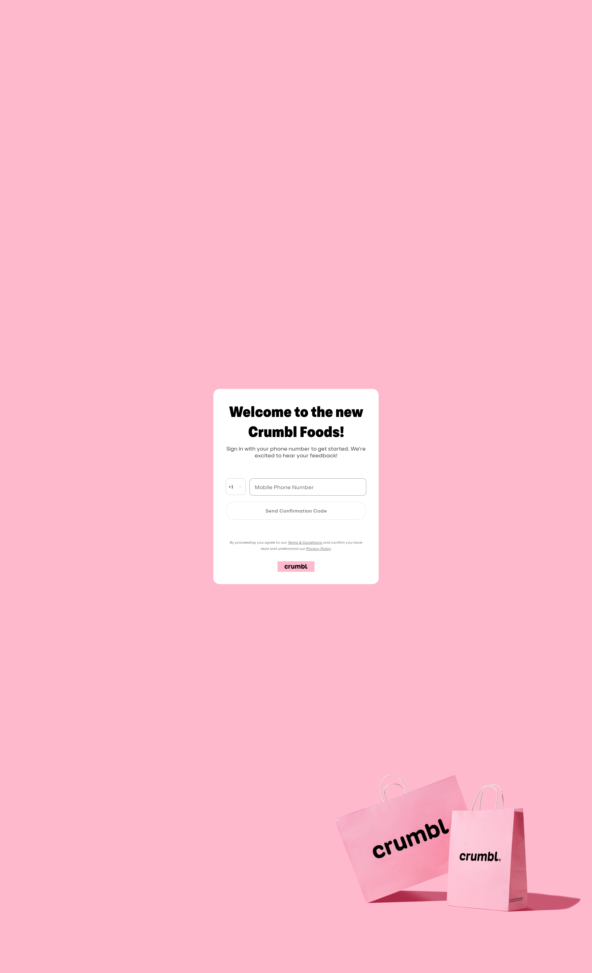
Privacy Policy (318, 548)
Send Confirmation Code (296, 511)
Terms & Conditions (305, 542)
